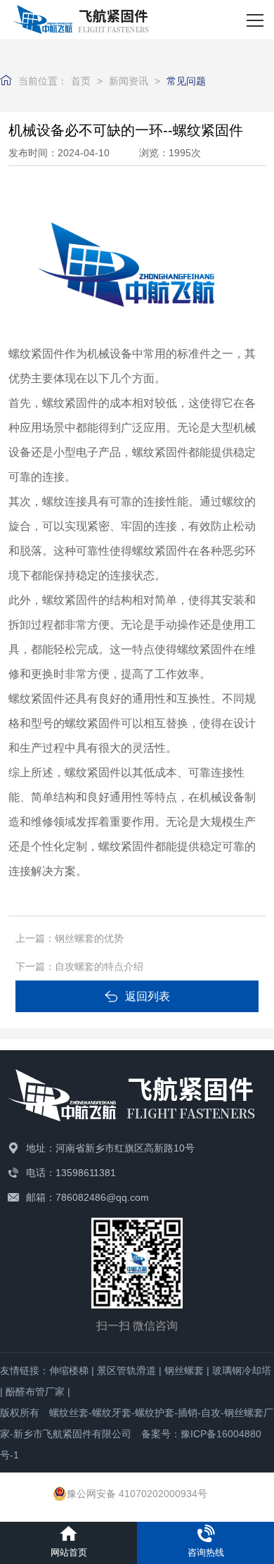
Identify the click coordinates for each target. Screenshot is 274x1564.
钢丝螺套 (184, 1370)
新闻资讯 (128, 81)
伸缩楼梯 (69, 1370)
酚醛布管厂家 (35, 1391)
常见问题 (186, 81)
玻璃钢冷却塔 (241, 1370)
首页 (81, 81)
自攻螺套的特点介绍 (99, 966)
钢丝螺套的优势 (89, 938)
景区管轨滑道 (126, 1370)
